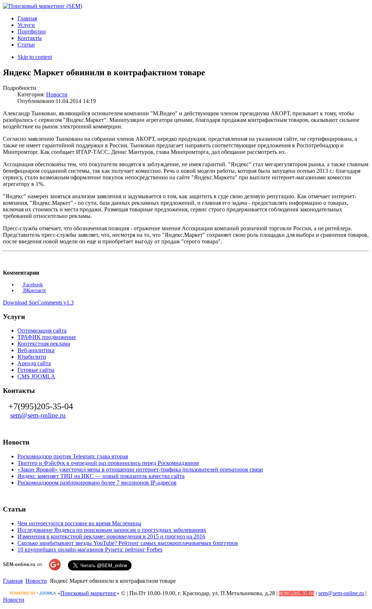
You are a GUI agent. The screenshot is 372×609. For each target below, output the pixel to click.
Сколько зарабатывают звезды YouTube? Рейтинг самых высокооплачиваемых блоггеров (127, 543)
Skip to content (34, 57)
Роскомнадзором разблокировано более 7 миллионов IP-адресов (97, 482)
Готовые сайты (35, 370)
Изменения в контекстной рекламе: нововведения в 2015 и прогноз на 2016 (111, 536)
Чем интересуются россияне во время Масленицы (79, 523)
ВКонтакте (34, 290)
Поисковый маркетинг (88, 593)
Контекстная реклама (43, 344)
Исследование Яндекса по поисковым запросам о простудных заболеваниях (111, 530)
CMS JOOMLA (36, 376)
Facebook (32, 284)
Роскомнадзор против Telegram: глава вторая (72, 456)
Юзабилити (31, 357)
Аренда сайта (34, 363)
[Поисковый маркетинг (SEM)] (42, 6)
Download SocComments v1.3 (38, 302)
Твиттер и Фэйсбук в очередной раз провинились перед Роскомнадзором (108, 463)
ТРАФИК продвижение (46, 337)
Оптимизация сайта (41, 330)
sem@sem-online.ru (38, 415)
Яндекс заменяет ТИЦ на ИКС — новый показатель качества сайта (101, 476)
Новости (57, 94)
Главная (13, 581)
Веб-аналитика (35, 350)
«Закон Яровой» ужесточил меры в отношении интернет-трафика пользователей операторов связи (140, 469)
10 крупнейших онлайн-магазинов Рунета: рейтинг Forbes (89, 549)
